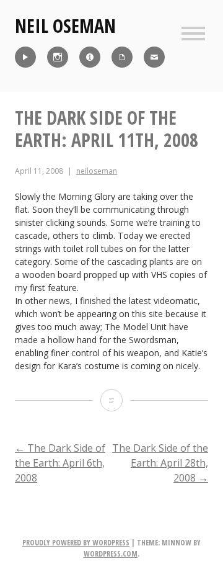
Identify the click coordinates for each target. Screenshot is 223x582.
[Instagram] (57, 57)
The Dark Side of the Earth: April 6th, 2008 (60, 463)
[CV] (122, 57)
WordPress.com (111, 553)
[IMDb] (90, 57)
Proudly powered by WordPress (75, 542)
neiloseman (96, 171)
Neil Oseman (65, 25)
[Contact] (154, 57)
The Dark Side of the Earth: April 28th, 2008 (160, 463)
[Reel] (25, 57)
